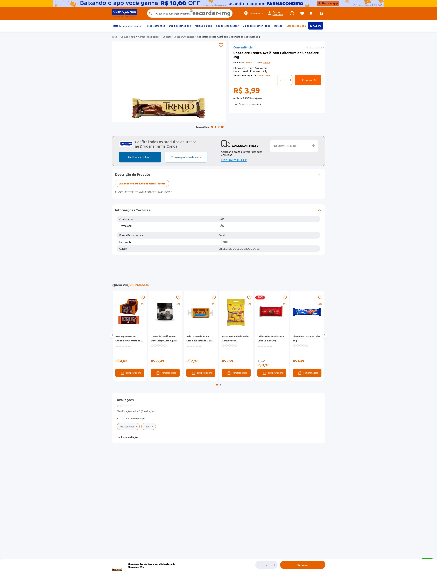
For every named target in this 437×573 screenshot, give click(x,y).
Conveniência (128, 36)
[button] (210, 13)
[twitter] (212, 126)
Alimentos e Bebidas (148, 36)
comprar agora (133, 372)
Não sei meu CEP (234, 160)
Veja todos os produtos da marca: (142, 183)
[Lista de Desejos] (303, 13)
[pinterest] (219, 126)
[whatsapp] (222, 126)
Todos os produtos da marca (186, 157)
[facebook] (215, 126)
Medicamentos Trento (140, 157)
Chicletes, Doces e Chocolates (178, 36)
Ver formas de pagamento (247, 104)
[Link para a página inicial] (114, 36)
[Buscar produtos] (150, 13)
